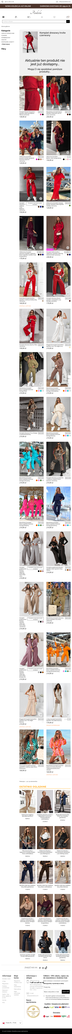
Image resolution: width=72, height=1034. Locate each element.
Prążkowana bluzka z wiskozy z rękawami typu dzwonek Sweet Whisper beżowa (27, 921)
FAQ (3, 1002)
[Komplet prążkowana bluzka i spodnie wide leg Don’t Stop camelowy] (31, 599)
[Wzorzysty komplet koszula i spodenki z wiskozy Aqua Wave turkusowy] (31, 747)
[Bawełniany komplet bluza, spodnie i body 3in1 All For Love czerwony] (58, 93)
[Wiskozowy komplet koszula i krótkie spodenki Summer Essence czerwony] (31, 138)
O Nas (4, 981)
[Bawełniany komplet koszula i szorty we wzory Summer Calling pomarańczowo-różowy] (58, 747)
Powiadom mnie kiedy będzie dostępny (35, 204)
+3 (43, 391)
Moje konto (16, 977)
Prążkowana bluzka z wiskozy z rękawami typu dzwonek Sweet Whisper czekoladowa (62, 921)
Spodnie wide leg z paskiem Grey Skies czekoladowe (45, 886)
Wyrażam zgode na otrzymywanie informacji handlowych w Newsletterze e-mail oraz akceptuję (57, 997)
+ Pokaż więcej (5, 44)
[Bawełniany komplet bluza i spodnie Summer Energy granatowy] (58, 504)
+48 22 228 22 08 (9, 1)
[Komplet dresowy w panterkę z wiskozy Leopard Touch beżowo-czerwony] (58, 459)
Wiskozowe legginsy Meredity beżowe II (27, 815)
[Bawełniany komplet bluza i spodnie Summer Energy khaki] (31, 369)
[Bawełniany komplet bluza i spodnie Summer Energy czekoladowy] (58, 369)
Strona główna (5, 26)
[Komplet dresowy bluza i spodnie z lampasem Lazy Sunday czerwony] (58, 279)
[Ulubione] (54, 17)
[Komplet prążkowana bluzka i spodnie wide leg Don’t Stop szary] (31, 548)
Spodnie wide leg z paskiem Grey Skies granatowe (27, 886)
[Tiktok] (46, 967)
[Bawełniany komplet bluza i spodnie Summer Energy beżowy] (58, 414)
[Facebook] (39, 968)
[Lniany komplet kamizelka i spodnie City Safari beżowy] (58, 700)
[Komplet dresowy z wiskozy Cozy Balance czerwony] (31, 184)
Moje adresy (17, 989)
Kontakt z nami (6, 978)
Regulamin (5, 983)
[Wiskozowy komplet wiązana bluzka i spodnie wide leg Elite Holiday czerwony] (58, 184)
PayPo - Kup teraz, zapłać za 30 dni (6, 996)
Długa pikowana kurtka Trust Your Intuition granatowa (62, 816)
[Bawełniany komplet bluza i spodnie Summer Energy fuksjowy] (31, 504)
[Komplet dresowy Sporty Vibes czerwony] (31, 326)
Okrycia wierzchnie (7, 33)
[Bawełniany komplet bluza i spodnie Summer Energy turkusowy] (31, 459)
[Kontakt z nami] (57, 1)
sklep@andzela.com (65, 1)
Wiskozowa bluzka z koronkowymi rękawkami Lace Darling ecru (45, 852)
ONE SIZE (41, 112)
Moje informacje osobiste (17, 993)
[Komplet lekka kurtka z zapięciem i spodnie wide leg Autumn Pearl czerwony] (58, 233)
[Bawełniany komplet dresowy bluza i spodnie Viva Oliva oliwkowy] (58, 599)
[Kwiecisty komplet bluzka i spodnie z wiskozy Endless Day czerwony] (31, 279)
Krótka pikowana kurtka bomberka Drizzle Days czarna (45, 956)
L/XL (69, 157)
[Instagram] (43, 968)
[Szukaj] (68, 21)
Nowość (50, 249)
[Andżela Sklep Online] (36, 12)
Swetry (3, 39)
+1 (43, 159)
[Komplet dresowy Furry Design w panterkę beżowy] (31, 414)
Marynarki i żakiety (7, 42)
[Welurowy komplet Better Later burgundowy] (58, 138)
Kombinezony (5, 37)
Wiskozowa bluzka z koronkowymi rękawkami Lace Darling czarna (62, 852)
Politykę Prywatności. (63, 999)
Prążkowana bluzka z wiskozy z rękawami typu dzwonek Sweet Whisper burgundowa (45, 921)
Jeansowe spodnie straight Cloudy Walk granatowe (27, 955)
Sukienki (4, 35)
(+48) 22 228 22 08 (37, 982)
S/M (65, 157)
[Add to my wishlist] (41, 108)
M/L (69, 252)
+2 (70, 159)
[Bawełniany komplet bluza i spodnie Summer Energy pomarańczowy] (58, 649)
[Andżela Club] (29, 17)
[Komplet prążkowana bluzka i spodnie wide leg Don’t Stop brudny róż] (31, 649)
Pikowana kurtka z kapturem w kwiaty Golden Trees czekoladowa (27, 852)
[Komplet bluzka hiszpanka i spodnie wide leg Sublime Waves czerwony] (31, 93)
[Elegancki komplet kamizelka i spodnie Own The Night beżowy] (31, 700)
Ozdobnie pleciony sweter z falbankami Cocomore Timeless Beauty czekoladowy (45, 817)
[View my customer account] (42, 17)
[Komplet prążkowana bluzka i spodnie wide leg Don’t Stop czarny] (58, 548)
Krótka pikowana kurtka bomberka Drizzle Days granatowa (62, 956)
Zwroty (4, 1000)
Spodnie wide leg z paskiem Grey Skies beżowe (62, 886)
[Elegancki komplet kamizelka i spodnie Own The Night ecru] (58, 326)
